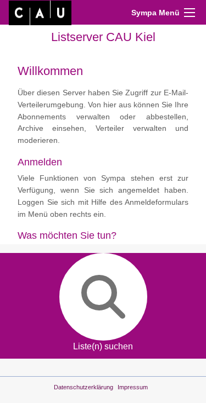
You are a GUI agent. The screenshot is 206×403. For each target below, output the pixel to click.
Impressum (133, 387)
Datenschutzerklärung (83, 387)
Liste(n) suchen (103, 346)
